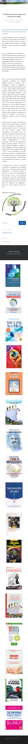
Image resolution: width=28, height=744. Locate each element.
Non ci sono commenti (14, 22)
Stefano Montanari (10, 20)
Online (6, 233)
